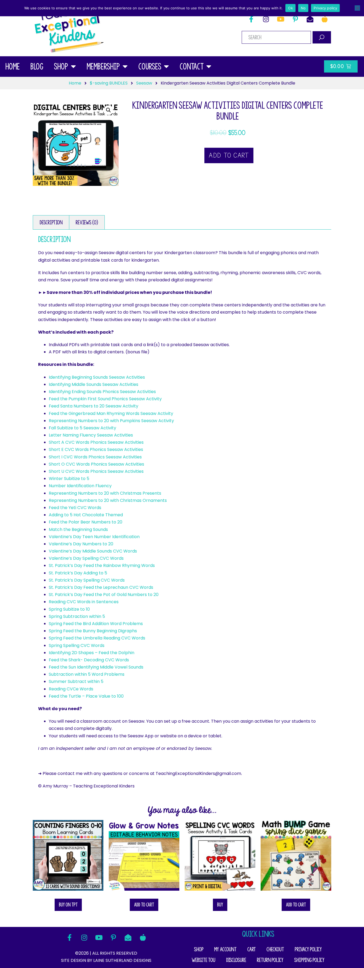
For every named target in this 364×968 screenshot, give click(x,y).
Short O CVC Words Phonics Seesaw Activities (96, 464)
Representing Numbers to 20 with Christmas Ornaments (108, 500)
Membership (103, 66)
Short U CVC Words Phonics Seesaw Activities (96, 471)
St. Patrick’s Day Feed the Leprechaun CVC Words (101, 587)
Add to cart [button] (144, 904)
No (303, 8)
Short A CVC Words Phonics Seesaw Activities (96, 442)
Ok (290, 8)
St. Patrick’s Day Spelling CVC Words (87, 580)
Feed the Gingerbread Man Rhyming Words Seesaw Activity (111, 413)
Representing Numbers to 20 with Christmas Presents (105, 493)
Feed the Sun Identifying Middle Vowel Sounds (96, 667)
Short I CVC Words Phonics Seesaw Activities (95, 457)
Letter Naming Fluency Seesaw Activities (91, 435)
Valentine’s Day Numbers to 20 (81, 544)
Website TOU (203, 960)
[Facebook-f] (251, 19)
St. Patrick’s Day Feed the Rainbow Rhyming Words (102, 565)
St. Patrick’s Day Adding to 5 (78, 573)
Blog (36, 66)
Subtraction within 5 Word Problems (86, 674)
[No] (357, 8)
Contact (192, 66)
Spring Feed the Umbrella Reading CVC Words (97, 638)
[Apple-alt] (324, 19)
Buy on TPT (68, 904)
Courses (149, 66)
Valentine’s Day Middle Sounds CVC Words (93, 551)
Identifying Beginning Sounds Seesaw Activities (97, 377)
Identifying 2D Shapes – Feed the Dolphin (91, 653)
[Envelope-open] (310, 19)
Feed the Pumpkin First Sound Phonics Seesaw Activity (105, 399)
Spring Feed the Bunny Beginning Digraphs (93, 631)
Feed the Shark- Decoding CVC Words (89, 660)
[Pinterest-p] (295, 19)
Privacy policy (325, 8)
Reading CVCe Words (71, 689)
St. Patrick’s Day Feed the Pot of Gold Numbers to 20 (104, 594)
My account (225, 949)
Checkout (275, 949)
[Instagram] (266, 19)
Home (12, 66)
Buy (220, 904)
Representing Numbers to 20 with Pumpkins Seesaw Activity (111, 421)
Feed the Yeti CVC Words (75, 508)
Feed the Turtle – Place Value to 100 (86, 696)
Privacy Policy (308, 949)
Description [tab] (51, 222)
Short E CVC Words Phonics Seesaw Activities (96, 449)
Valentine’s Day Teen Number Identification (94, 537)
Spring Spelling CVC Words (76, 645)
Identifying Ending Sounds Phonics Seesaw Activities (102, 392)
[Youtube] (280, 19)
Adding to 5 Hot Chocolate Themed (86, 515)
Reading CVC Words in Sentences (84, 602)
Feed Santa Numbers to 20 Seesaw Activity (93, 406)
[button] (108, 110)
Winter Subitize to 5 (69, 478)
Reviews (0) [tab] (87, 222)
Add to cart (229, 155)
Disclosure (236, 960)
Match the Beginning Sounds (78, 529)
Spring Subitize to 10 (69, 609)
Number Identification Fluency (80, 486)
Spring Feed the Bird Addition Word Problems (96, 624)
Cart (251, 949)
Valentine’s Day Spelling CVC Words (86, 558)
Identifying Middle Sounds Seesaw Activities (93, 384)
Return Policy (270, 960)
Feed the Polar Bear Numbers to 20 (85, 522)
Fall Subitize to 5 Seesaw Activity (82, 428)
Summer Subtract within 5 (76, 681)
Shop (61, 66)
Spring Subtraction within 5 (77, 616)
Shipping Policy (309, 960)
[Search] (321, 37)
